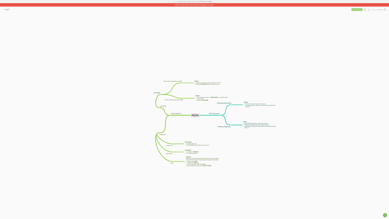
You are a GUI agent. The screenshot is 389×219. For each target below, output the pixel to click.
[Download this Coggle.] (368, 6)
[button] (385, 215)
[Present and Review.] (364, 6)
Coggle (209, 1)
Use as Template (377, 6)
